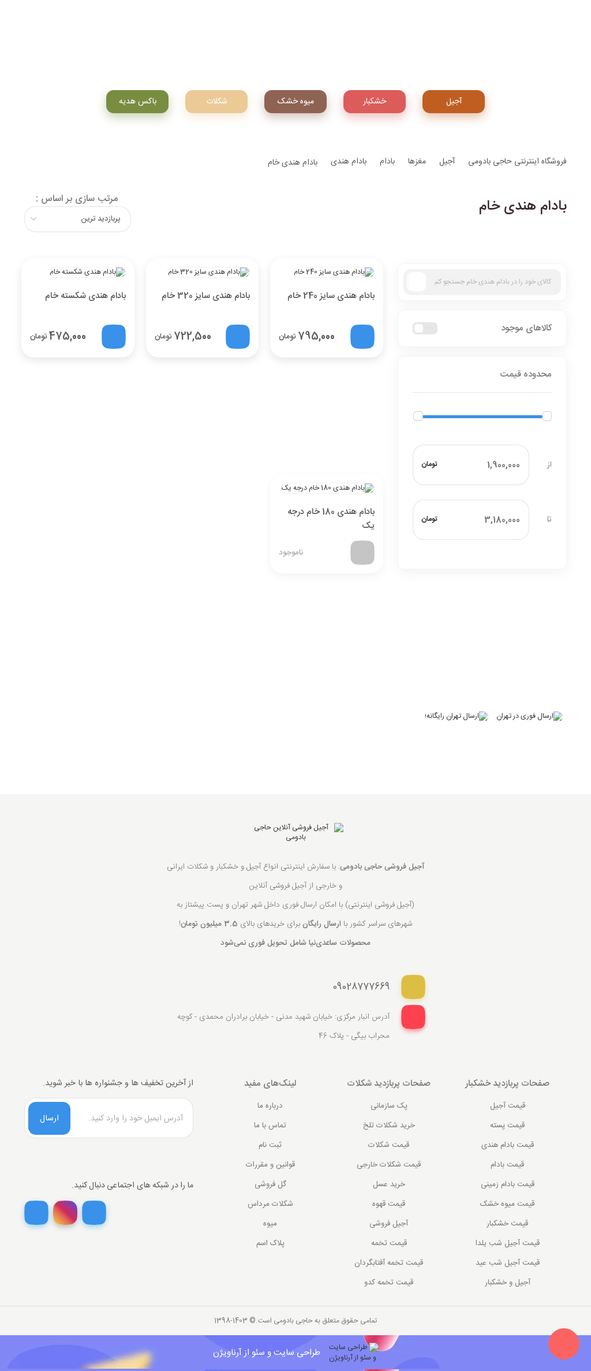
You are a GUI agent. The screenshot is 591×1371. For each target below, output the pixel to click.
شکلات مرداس (270, 1204)
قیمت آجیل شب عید (508, 1263)
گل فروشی (270, 1184)
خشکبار (374, 102)
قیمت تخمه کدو (388, 1282)
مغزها (417, 162)
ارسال (49, 1119)
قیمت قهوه (388, 1204)
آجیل (454, 102)
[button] (482, 374)
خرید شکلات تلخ (389, 1125)
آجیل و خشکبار (507, 1282)
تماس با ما (270, 1125)
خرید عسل (389, 1184)
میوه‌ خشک (296, 102)
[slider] (418, 416)
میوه (270, 1223)
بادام (387, 162)
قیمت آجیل (507, 1106)
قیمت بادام (507, 1164)
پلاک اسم (270, 1243)
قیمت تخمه (389, 1243)
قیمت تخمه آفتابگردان (388, 1263)
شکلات (216, 102)
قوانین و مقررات (270, 1164)
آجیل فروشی (388, 1223)
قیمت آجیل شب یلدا (508, 1243)
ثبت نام (270, 1145)
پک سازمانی (389, 1106)
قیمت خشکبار (507, 1223)
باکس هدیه (137, 102)
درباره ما (270, 1106)
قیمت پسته (507, 1125)
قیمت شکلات (388, 1145)
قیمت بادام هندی (507, 1145)
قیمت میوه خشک (507, 1204)
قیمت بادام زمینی (507, 1184)
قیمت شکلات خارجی (389, 1164)
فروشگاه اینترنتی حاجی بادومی (517, 162)
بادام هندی (348, 162)
